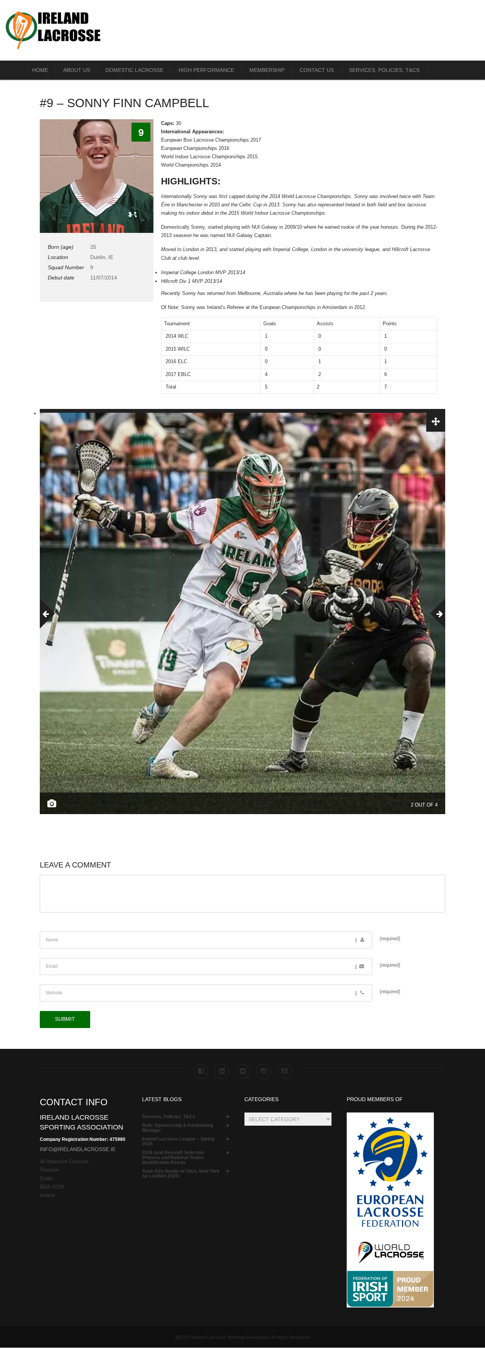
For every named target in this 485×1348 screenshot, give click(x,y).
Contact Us (317, 70)
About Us (76, 70)
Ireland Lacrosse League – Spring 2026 (178, 1142)
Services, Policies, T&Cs (384, 70)
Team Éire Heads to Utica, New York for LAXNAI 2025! (180, 1174)
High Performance (206, 70)
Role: (177, 1128)
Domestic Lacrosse (134, 70)
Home (40, 70)
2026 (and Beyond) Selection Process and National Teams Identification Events (173, 1157)
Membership (267, 70)
